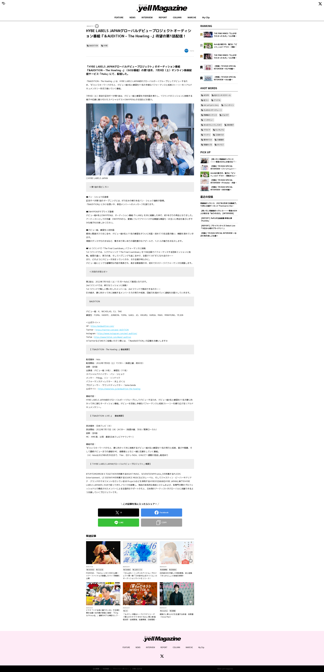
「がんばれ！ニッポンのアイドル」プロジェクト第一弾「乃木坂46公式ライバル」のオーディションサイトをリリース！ (140, 576)
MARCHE (192, 17)
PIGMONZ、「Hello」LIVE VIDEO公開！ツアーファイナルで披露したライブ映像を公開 (103, 576)
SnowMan (165, 611)
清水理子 (230, 125)
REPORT (163, 17)
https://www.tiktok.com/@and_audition (112, 337)
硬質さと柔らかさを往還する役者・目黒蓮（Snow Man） (176, 615)
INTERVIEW (147, 17)
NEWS (132, 17)
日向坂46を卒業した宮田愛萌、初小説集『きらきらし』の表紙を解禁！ (176, 574)
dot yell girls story (211, 105)
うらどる (100, 570)
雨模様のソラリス (210, 115)
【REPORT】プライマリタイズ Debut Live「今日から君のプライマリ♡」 (217, 226)
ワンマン (207, 135)
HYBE (106, 45)
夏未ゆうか (208, 140)
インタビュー (209, 120)
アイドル (217, 100)
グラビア (207, 130)
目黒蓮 (173, 611)
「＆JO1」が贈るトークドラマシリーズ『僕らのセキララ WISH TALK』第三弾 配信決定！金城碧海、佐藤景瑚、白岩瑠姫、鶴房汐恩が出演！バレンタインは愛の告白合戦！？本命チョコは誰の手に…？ (140, 617)
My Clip (206, 17)
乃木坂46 (127, 570)
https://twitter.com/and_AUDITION (112, 329)
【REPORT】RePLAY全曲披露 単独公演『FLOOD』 (216, 219)
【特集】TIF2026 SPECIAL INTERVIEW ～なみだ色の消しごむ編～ (218, 234)
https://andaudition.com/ (102, 326)
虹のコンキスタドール (222, 95)
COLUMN (177, 17)
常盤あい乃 (208, 144)
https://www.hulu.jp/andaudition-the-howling (119, 388)
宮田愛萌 (164, 570)
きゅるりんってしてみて (213, 125)
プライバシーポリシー (121, 669)
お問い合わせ (137, 669)
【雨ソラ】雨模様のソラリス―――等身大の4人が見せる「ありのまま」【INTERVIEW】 (218, 212)
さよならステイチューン (213, 110)
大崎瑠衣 (220, 140)
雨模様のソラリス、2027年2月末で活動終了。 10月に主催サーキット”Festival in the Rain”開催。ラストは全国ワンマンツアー (219, 204)
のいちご (220, 144)
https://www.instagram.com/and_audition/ (117, 333)
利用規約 (106, 669)
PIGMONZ (91, 570)
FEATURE (118, 17)
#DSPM (206, 95)
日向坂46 (173, 570)
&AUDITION (93, 45)
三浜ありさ (220, 135)
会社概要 (96, 669)
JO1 (126, 611)
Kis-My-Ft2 (220, 130)
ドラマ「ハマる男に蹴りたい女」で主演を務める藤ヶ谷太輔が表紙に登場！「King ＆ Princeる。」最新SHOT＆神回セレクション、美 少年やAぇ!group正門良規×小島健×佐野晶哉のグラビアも (103, 613)
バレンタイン (229, 105)
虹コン (206, 100)
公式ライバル (138, 570)
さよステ (225, 115)
